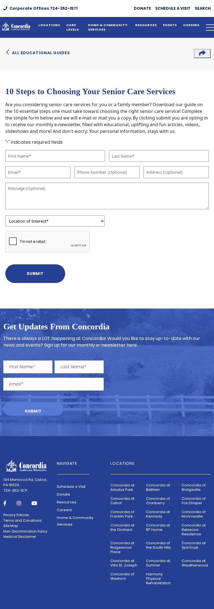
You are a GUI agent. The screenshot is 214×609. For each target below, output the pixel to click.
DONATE (142, 8)
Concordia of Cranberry (158, 501)
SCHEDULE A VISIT (173, 8)
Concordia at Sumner (158, 563)
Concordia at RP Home (158, 527)
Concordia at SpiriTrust (194, 545)
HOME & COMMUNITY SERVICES (108, 27)
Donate (63, 494)
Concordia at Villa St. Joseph (123, 563)
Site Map (10, 525)
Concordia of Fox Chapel (194, 501)
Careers (64, 510)
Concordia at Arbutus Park (122, 487)
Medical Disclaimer (19, 536)
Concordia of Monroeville (194, 514)
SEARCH (203, 8)
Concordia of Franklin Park (122, 514)
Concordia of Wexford (122, 576)
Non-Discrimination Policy (25, 531)
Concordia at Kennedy (158, 514)
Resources (66, 502)
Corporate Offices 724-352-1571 (43, 8)
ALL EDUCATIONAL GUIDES (41, 53)
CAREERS (191, 25)
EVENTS (170, 25)
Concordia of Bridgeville (194, 487)
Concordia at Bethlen (158, 487)
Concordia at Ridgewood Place (122, 547)
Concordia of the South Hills (158, 545)
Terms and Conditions (22, 520)
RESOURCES (146, 25)
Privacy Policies (16, 515)
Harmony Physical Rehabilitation (158, 578)
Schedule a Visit (71, 486)
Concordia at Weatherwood (195, 563)
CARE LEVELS (72, 27)
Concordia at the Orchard (122, 527)
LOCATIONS (49, 25)
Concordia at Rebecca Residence (194, 530)
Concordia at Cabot (122, 501)
